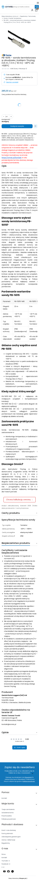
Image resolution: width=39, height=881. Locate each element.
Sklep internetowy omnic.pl (10, 16)
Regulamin (28, 777)
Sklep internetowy (17, 878)
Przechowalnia (7, 816)
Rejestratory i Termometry (28, 16)
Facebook (5, 864)
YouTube (5, 861)
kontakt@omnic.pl (9, 724)
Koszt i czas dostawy (9, 830)
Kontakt (4, 798)
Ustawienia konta (8, 813)
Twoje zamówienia (8, 809)
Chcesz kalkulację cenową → (19, 499)
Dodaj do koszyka (17, 126)
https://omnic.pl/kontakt (12, 157)
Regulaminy (6, 843)
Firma (4, 854)
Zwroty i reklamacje (8, 840)
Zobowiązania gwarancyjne (11, 837)
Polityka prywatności (9, 819)
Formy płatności (7, 833)
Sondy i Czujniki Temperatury (12, 18)
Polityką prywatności (29, 781)
